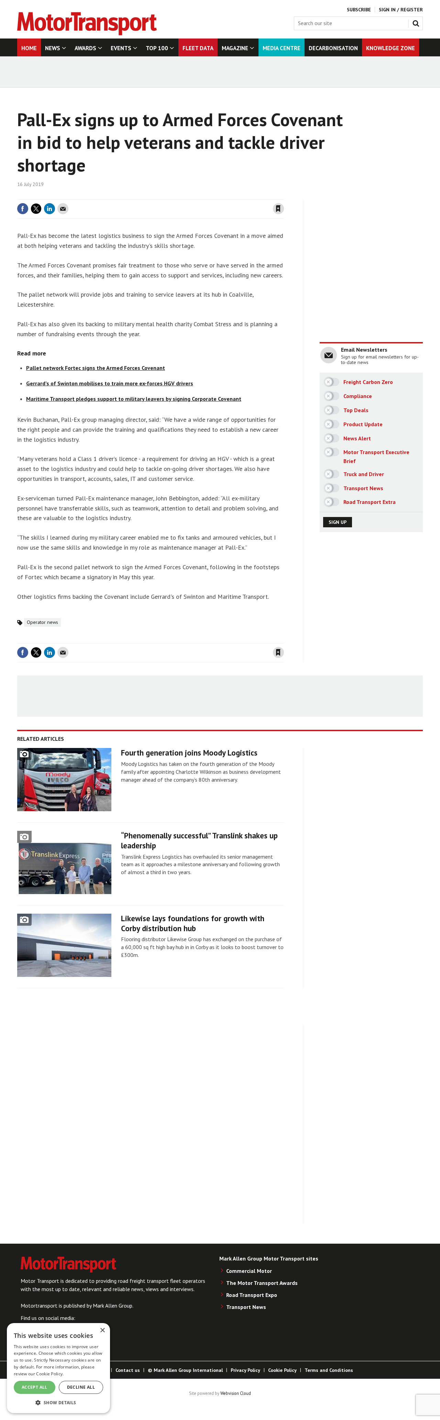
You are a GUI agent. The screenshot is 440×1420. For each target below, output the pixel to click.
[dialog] (58, 1368)
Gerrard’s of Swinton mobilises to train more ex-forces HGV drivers (109, 383)
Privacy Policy (245, 1370)
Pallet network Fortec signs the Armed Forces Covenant (95, 367)
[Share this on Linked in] (49, 208)
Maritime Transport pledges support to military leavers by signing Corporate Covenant (133, 398)
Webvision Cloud (235, 1393)
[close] (283, 195)
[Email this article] (62, 208)
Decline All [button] (81, 1387)
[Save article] (278, 208)
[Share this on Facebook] (22, 208)
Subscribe (359, 9)
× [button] (102, 1330)
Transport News (246, 1306)
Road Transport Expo (251, 1294)
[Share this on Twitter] (36, 208)
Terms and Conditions (329, 1370)
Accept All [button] (34, 1387)
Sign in (197, 195)
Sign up (337, 522)
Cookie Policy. (50, 1374)
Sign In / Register (401, 9)
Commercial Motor (249, 1270)
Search (417, 21)
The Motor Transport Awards (262, 1282)
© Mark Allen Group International (185, 1370)
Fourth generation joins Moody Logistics (189, 753)
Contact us (128, 1370)
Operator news (42, 622)
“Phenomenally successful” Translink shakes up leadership (199, 840)
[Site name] (87, 33)
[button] (58, 1402)
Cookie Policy (282, 1370)
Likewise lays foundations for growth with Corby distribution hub (192, 923)
